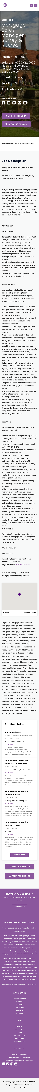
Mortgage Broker (13, 732)
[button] (19, 594)
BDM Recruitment (23, 564)
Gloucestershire (13, 770)
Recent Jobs (19, 1038)
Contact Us (19, 906)
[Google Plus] (19, 103)
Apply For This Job (17, 124)
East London (11, 741)
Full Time (20, 57)
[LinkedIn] (8, 103)
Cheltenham (25, 770)
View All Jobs (19, 855)
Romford (20, 741)
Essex (9, 831)
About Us (19, 1011)
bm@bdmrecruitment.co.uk (19, 1057)
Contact (19, 1014)
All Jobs (19, 1032)
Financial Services (25, 143)
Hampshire (11, 800)
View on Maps (30, 612)
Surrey (19, 77)
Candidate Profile (19, 999)
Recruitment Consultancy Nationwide (19, 1060)
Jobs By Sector (19, 1041)
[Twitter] (14, 103)
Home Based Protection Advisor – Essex (16, 793)
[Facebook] (3, 103)
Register (19, 1026)
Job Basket (19, 1008)
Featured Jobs (19, 1035)
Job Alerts (19, 1005)
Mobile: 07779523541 (19, 1054)
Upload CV (19, 1029)
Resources (19, 1002)
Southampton (21, 800)
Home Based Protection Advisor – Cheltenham (16, 762)
